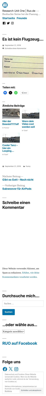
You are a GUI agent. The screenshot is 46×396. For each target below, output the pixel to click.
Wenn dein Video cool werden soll (28, 124)
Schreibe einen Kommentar (15, 48)
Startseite (8, 18)
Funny (28, 166)
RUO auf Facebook (19, 343)
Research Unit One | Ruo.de (18, 10)
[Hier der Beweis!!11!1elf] (11, 114)
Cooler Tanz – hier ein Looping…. (9, 148)
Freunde (22, 18)
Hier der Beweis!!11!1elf (10, 122)
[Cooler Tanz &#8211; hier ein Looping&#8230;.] (11, 138)
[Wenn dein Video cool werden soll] (30, 114)
